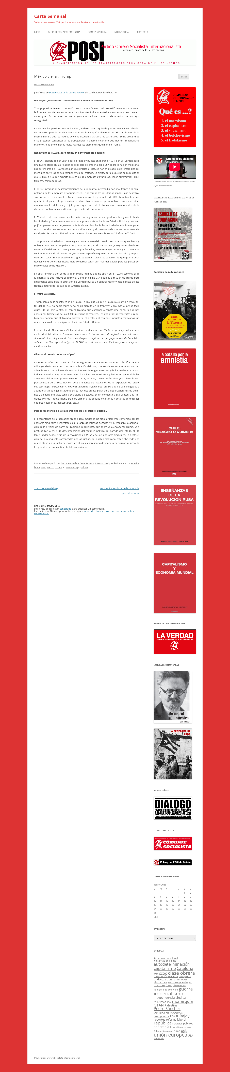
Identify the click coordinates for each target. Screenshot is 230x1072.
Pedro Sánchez (167, 1008)
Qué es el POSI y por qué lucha (63, 32)
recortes (159, 1019)
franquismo (173, 985)
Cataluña (185, 968)
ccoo (163, 973)
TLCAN (58, 467)
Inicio (37, 32)
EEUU (43, 467)
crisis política (185, 976)
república (163, 1023)
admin (84, 467)
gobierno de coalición (166, 989)
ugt (184, 1030)
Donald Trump (180, 979)
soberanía (161, 1026)
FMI (190, 982)
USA (190, 1035)
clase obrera (181, 973)
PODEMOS (176, 1012)
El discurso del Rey (46, 488)
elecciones (160, 982)
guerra (186, 989)
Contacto (142, 32)
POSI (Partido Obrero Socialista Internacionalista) (57, 1057)
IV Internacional (162, 1001)
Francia (159, 985)
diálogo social (163, 979)
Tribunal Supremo (163, 1031)
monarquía (182, 1001)
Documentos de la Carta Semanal (66, 92)
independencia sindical (170, 998)
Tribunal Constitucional (180, 1027)
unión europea (170, 1034)
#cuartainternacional (166, 958)
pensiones (162, 1012)
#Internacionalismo (165, 960)
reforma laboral (176, 1019)
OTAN (159, 1005)
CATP (156, 974)
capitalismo (165, 968)
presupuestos (161, 1016)
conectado (65, 508)
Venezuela (159, 1038)
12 (167, 900)
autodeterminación (172, 964)
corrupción (173, 976)
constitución (161, 976)
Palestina (171, 1005)
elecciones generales (178, 982)
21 (179, 904)
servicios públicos (182, 1023)
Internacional (122, 32)
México (50, 467)
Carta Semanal (50, 16)
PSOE (174, 1016)
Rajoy (185, 1016)
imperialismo (168, 993)
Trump (176, 1031)
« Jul (156, 916)
